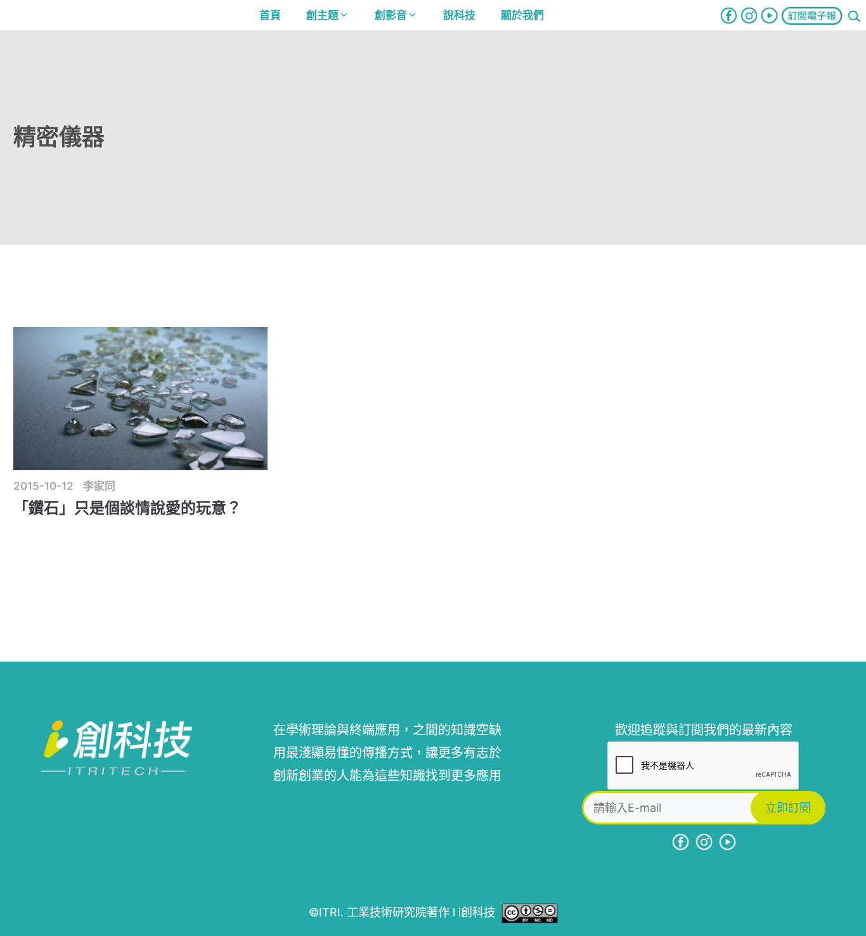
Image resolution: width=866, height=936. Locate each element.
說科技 (459, 15)
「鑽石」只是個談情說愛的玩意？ (127, 508)
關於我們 (522, 15)
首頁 (270, 15)
